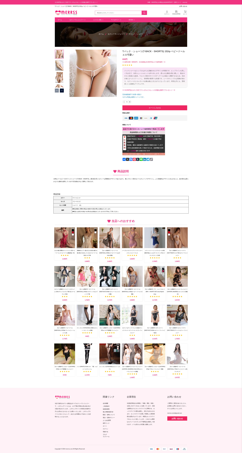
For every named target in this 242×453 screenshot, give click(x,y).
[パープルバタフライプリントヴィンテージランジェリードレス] (132, 237)
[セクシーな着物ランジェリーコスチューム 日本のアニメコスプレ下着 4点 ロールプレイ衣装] (64, 276)
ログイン (105, 429)
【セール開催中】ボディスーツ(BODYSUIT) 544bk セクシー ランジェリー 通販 (109, 292)
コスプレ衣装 (97, 20)
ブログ (105, 434)
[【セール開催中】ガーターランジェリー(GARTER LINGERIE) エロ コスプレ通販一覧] (177, 276)
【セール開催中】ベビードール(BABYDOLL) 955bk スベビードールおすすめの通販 (109, 253)
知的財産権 (106, 409)
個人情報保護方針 (108, 412)
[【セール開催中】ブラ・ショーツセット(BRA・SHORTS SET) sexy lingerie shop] (154, 276)
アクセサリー (115, 20)
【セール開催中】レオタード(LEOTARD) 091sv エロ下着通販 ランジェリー (109, 329)
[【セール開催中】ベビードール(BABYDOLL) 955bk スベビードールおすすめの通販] (109, 237)
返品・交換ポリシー (109, 417)
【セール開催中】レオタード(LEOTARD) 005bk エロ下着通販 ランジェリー (64, 368)
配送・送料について (109, 414)
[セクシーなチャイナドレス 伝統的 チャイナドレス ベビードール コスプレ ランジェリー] (132, 315)
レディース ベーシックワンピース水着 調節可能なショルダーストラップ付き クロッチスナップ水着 (154, 253)
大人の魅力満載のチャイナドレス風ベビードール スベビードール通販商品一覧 (64, 252)
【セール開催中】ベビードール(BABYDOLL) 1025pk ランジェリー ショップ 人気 (64, 330)
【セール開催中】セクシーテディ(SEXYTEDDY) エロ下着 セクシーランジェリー (177, 253)
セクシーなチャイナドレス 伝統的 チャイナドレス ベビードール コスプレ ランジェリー (132, 330)
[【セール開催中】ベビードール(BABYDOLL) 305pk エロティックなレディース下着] (87, 276)
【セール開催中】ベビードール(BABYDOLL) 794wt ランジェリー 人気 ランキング (177, 369)
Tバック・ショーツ (136, 34)
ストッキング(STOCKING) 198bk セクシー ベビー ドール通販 (87, 329)
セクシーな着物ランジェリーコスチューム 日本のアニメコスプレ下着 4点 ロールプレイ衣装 (64, 292)
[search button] (144, 13)
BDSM (131, 20)
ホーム (60, 20)
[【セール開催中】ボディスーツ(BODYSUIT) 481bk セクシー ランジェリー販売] (154, 315)
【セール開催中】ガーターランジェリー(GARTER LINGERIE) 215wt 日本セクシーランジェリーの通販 (132, 369)
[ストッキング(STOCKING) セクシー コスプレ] (109, 353)
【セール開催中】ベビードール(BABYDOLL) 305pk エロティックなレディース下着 (87, 292)
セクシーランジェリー (76, 20)
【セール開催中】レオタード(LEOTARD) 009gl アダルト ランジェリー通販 (154, 368)
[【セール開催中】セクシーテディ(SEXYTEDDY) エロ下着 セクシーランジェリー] (177, 237)
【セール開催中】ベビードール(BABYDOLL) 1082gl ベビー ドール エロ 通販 (132, 292)
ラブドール (106, 436)
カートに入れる (155, 108)
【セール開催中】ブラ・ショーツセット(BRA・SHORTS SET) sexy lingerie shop (155, 292)
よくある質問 (107, 420)
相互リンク (106, 423)
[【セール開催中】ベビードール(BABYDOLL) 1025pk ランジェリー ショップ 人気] (64, 315)
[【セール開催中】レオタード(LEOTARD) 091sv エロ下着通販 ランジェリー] (109, 315)
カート (105, 426)
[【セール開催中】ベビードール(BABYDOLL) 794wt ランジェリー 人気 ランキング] (177, 353)
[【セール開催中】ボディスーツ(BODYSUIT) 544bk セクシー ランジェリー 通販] (109, 276)
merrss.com (69, 449)
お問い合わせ (183, 6)
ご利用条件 (106, 406)
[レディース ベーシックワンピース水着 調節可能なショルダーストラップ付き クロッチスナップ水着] (154, 237)
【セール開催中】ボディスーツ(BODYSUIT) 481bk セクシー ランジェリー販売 (154, 330)
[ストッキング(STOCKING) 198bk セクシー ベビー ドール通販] (87, 315)
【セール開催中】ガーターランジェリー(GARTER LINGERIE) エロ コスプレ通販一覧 (177, 292)
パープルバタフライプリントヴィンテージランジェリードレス (132, 252)
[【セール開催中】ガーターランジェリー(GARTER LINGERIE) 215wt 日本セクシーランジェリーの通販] (132, 353)
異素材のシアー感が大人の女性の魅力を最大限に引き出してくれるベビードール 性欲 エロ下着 (87, 253)
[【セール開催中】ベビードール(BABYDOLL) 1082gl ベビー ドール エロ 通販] (132, 276)
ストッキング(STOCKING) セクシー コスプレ (109, 368)
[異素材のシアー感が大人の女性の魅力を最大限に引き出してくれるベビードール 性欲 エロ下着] (87, 237)
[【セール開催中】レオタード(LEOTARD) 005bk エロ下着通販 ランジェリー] (64, 353)
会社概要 (105, 403)
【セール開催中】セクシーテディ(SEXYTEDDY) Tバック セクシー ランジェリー (177, 330)
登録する (105, 431)
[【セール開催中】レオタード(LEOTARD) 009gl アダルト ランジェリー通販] (154, 353)
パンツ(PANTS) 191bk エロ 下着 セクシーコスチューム (87, 368)
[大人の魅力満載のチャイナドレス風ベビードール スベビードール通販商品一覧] (64, 237)
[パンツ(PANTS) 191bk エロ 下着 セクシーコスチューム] (87, 353)
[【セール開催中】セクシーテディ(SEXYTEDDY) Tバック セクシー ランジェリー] (177, 315)
